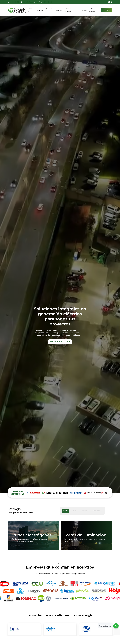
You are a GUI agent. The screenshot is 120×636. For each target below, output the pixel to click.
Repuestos (59, 10)
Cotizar (107, 10)
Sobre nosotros (92, 10)
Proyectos (83, 10)
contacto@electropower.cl (31, 2)
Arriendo (40, 10)
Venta (31, 9)
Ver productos (16, 546)
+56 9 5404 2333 (14, 2)
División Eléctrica (68, 10)
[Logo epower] (17, 10)
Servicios (49, 9)
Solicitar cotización (60, 342)
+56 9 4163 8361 (48, 2)
